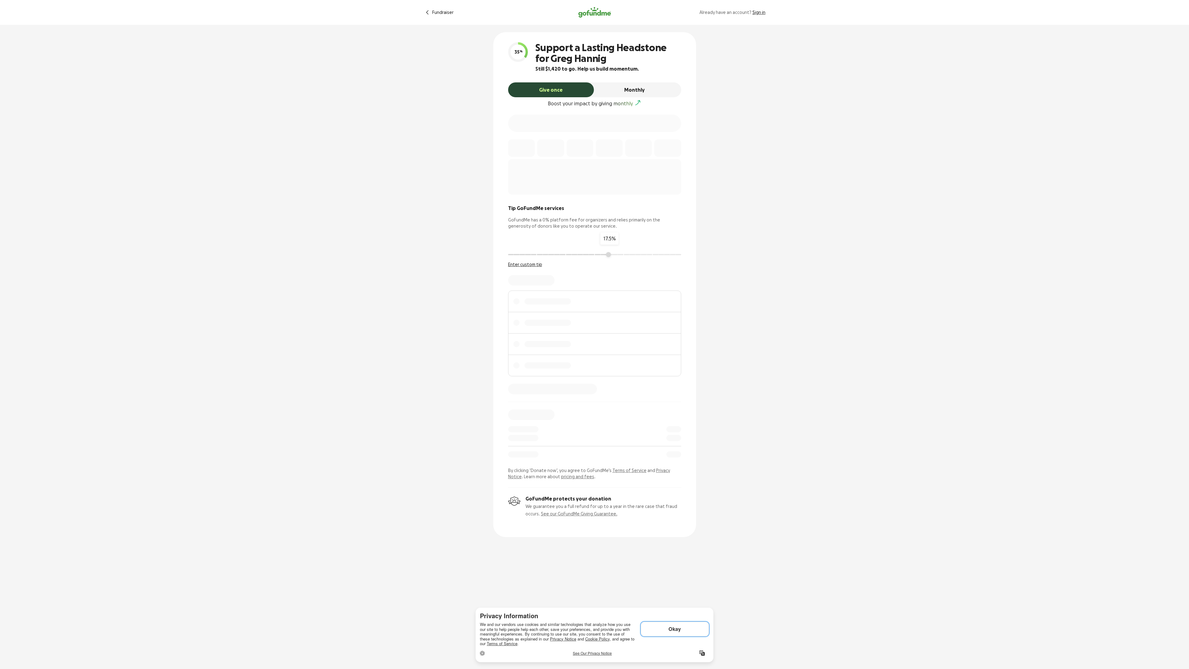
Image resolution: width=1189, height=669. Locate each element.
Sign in (758, 12)
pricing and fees (577, 476)
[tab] (551, 89)
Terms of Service (629, 470)
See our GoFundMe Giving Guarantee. (579, 513)
